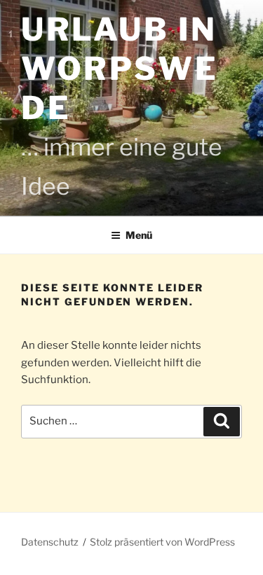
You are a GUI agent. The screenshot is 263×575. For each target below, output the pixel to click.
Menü (139, 235)
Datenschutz (50, 542)
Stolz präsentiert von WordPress (162, 542)
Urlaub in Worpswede (119, 69)
